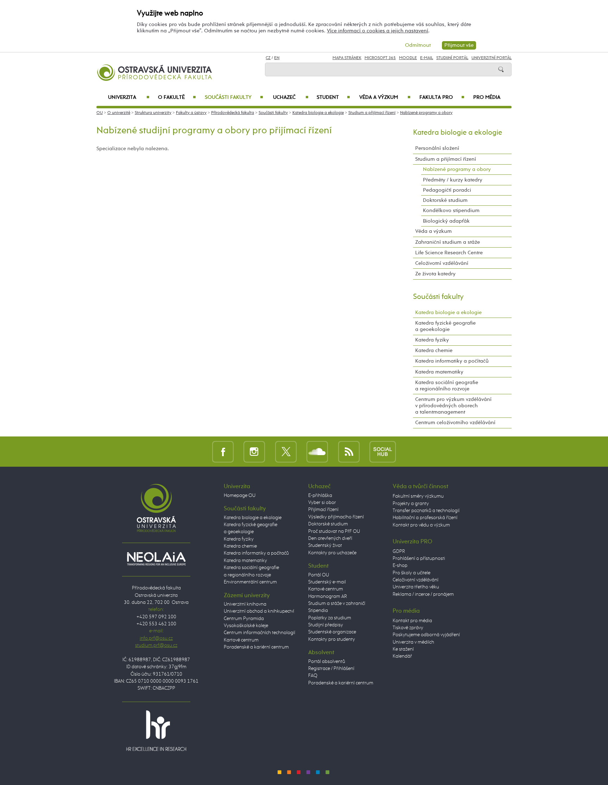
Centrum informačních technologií (259, 632)
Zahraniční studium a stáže (447, 242)
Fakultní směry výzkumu (418, 496)
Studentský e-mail (327, 582)
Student (333, 97)
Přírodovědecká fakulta (232, 113)
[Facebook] (223, 451)
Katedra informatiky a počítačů (452, 361)
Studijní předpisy (325, 625)
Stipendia (318, 610)
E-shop (400, 565)
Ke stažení (403, 649)
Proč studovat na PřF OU (334, 531)
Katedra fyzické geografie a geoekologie (445, 326)
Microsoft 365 (380, 58)
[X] (286, 451)
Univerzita (128, 97)
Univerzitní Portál (491, 58)
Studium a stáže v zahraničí (336, 603)
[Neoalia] (156, 558)
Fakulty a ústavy (191, 113)
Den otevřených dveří (330, 538)
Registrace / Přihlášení (331, 668)
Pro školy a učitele (411, 572)
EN (276, 58)
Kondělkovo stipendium (451, 210)
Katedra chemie (433, 350)
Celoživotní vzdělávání (441, 263)
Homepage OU (239, 495)
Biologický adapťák (446, 221)
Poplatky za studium (329, 617)
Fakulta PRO (441, 97)
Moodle (408, 58)
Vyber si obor (322, 502)
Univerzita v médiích (413, 642)
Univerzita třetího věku (416, 587)
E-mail (426, 58)
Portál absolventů (326, 661)
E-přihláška (320, 495)
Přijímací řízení (323, 509)
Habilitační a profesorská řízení (425, 517)
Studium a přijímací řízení (371, 113)
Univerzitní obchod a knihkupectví (259, 611)
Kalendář (402, 656)
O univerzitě (118, 113)
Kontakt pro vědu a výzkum (421, 525)
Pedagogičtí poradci (447, 190)
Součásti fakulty (234, 97)
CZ (268, 58)
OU (99, 113)
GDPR (399, 551)
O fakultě (177, 97)
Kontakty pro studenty (331, 639)
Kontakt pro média (412, 620)
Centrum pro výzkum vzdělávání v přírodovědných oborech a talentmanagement (453, 406)
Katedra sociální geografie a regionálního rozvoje (446, 385)
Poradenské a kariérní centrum (256, 647)
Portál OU (318, 575)
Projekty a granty (411, 503)
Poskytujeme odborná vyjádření (426, 634)
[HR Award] (156, 730)
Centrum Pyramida (244, 618)
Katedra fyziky (432, 340)
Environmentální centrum (250, 582)
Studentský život (325, 545)
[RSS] (349, 451)
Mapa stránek (346, 58)
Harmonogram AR (327, 596)
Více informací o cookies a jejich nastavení (377, 30)
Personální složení (437, 148)
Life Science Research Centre (449, 252)
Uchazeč (291, 97)
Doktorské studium (445, 200)
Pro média (486, 97)
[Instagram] (254, 451)
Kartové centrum (241, 640)
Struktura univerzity (153, 113)
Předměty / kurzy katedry (452, 180)
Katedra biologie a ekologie (318, 113)
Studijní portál (452, 58)
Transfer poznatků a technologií (426, 510)
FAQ (312, 675)
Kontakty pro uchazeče (332, 552)
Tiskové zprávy (408, 627)
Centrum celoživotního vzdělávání (455, 422)
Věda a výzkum (385, 97)
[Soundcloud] (317, 451)
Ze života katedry (435, 273)
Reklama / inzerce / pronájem (423, 594)
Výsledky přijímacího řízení (336, 517)
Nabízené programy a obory (426, 113)
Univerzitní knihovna (245, 604)
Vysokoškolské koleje (246, 625)
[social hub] (382, 451)
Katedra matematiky (439, 372)
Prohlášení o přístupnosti (419, 558)
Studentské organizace (332, 632)
